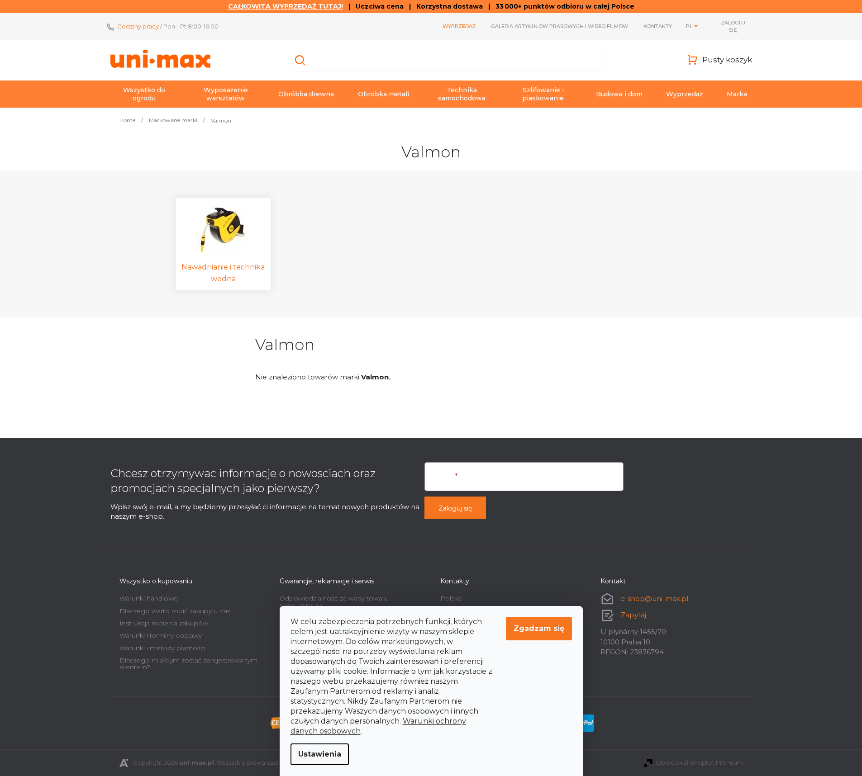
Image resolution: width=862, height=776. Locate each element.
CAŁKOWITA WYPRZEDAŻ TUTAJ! (285, 6)
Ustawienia (319, 754)
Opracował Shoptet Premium (699, 762)
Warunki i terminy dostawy (160, 635)
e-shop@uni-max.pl (654, 598)
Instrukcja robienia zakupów (163, 623)
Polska (451, 598)
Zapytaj (633, 614)
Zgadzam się (539, 628)
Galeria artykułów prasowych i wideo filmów (559, 26)
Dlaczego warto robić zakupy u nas (174, 611)
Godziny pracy (138, 26)
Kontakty (657, 26)
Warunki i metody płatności (162, 648)
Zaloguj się (455, 508)
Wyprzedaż (459, 26)
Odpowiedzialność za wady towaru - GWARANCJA (336, 601)
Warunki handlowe (148, 598)
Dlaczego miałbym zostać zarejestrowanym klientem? (188, 663)
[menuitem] (144, 94)
